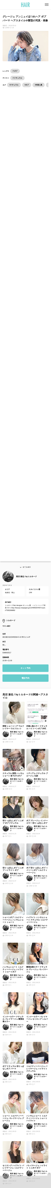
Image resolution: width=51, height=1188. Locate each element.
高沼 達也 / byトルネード (26, 580)
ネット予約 (25, 671)
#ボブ (27, 85)
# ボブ (15, 71)
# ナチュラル (17, 78)
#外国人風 (38, 85)
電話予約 (25, 681)
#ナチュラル (14, 85)
